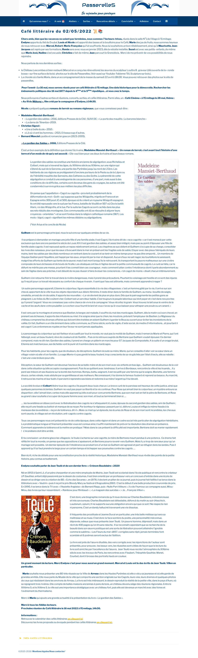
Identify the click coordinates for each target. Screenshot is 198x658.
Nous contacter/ (57, 651)
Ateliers (73, 21)
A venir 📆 (59, 21)
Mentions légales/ (41, 651)
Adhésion (144, 21)
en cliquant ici (75, 618)
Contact (157, 21)
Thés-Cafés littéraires (37, 638)
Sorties (86, 21)
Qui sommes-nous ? (38, 21)
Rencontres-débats (106, 21)
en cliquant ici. (104, 622)
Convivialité (127, 21)
